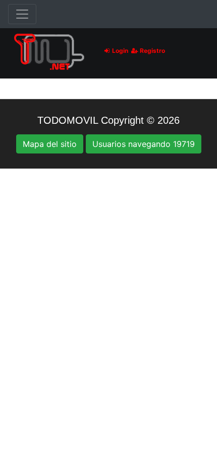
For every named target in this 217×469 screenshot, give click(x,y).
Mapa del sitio (50, 144)
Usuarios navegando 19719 (143, 144)
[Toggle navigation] (22, 14)
